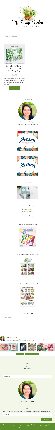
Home (27, 361)
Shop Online (31, 216)
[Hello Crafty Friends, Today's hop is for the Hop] (50, 347)
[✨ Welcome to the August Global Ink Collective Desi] (41, 347)
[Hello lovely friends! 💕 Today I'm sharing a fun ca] (4, 347)
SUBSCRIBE (46, 419)
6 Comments (14, 75)
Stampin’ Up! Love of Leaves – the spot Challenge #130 (14, 68)
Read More (14, 88)
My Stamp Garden (27, 16)
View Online (24, 216)
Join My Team (27, 368)
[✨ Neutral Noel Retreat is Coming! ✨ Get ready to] (32, 347)
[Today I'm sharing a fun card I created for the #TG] (13, 347)
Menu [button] (28, 1)
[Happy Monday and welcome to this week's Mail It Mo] (23, 347)
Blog (27, 363)
